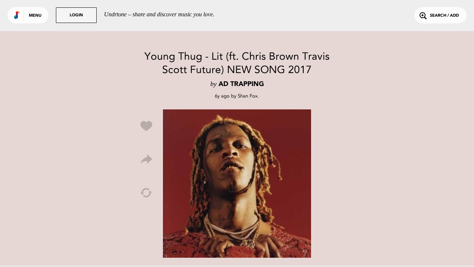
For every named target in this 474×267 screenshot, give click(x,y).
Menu (35, 16)
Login (76, 15)
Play (237, 183)
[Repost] (146, 193)
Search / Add (444, 16)
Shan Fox (248, 96)
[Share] (146, 159)
